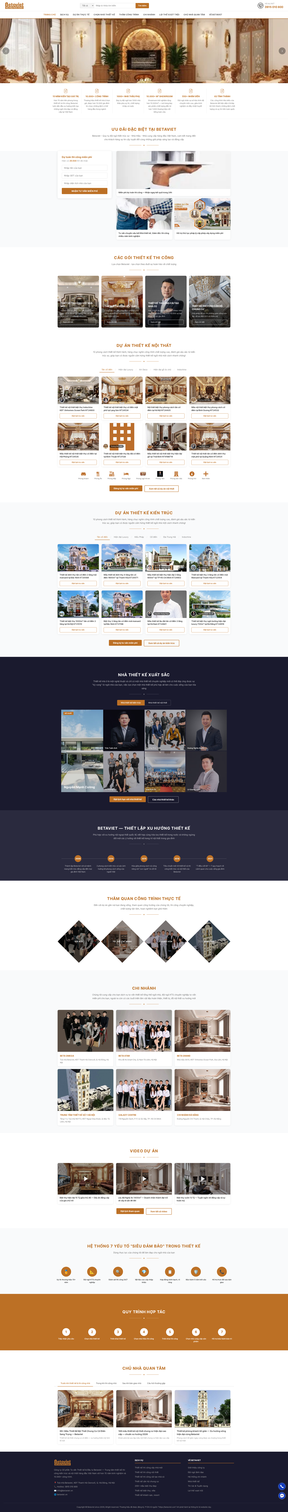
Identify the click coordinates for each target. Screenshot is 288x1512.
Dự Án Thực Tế (81, 14)
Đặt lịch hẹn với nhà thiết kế (128, 799)
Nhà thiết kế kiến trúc (131, 702)
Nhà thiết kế (194, 1481)
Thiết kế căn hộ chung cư (147, 1481)
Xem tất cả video (158, 1211)
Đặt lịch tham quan (130, 1211)
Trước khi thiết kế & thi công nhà (75, 1383)
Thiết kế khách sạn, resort (147, 1495)
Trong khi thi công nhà (106, 1383)
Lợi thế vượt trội (169, 14)
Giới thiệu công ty (196, 1467)
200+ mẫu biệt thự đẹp (145, 1486)
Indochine (181, 369)
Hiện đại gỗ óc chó (162, 369)
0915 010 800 (71, 1486)
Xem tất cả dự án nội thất (161, 488)
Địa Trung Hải (169, 537)
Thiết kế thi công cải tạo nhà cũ (149, 1477)
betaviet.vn (62, 1494)
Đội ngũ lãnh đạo (196, 1472)
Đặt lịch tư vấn (78, 416)
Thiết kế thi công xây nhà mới (148, 1467)
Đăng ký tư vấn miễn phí (126, 488)
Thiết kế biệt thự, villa (145, 1490)
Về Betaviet (215, 14)
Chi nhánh (149, 14)
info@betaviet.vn (65, 1490)
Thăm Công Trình (129, 14)
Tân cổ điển (107, 369)
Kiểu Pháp (139, 537)
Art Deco (143, 369)
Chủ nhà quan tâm (194, 14)
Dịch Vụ (64, 14)
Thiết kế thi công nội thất (147, 1472)
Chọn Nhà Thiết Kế (104, 14)
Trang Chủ (50, 14)
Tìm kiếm (142, 5)
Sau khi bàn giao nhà (131, 1383)
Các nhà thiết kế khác (163, 799)
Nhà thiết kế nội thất (157, 702)
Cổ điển (153, 537)
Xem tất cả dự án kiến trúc (161, 643)
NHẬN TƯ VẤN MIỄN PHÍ (85, 191)
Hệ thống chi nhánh (197, 1477)
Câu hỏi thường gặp (156, 1383)
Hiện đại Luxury (125, 369)
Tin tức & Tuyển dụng (198, 1486)
